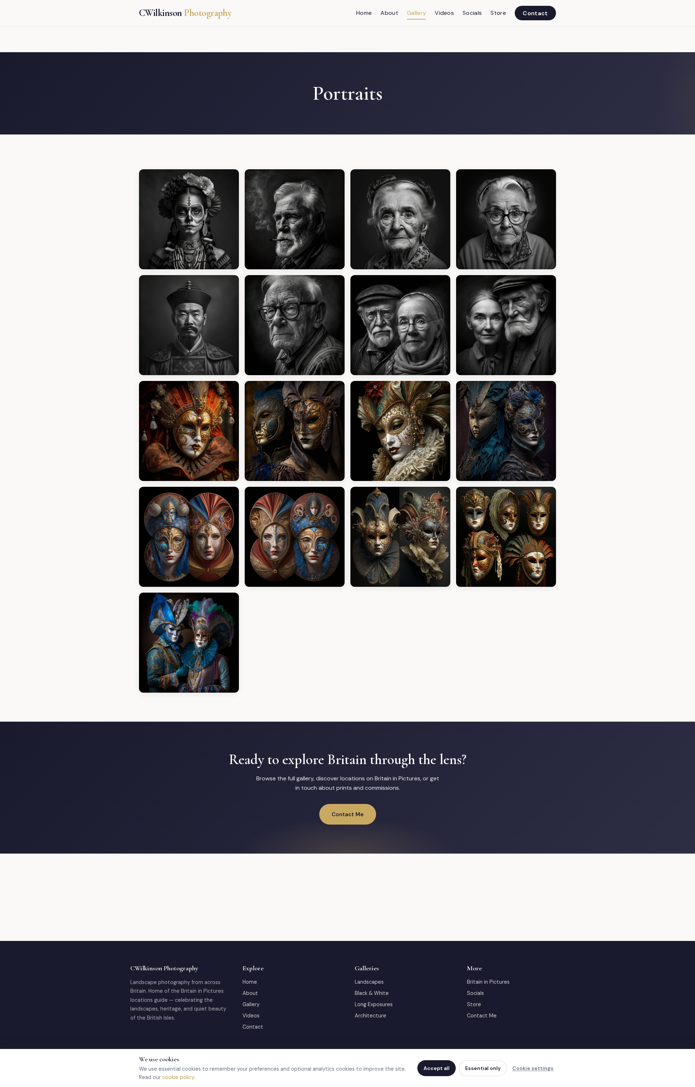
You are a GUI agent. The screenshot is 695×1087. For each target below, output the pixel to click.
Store (498, 13)
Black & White (372, 993)
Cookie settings (532, 1068)
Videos (444, 13)
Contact (535, 13)
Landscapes (369, 982)
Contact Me (348, 814)
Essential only (483, 1068)
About (389, 13)
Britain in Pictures (488, 982)
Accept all (437, 1068)
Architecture (370, 1015)
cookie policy (178, 1077)
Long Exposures (374, 1004)
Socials (472, 13)
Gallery (416, 13)
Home (364, 13)
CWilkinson (185, 13)
